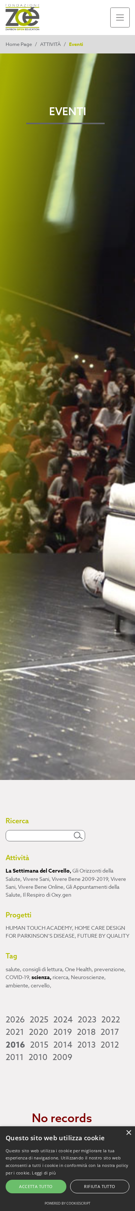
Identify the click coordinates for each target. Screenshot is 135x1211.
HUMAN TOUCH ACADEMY (40, 927)
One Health (79, 969)
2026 (15, 1020)
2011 (15, 1057)
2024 (63, 1020)
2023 (87, 1020)
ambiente (18, 985)
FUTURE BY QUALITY (103, 935)
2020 (38, 1032)
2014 (62, 1045)
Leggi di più (44, 1173)
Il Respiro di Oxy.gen (47, 894)
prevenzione (110, 969)
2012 (109, 1045)
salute (13, 969)
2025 (39, 1020)
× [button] (128, 1133)
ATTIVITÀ (50, 44)
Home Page (19, 44)
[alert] (67, 1168)
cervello (41, 985)
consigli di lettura (43, 969)
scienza (41, 977)
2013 (86, 1045)
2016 (15, 1045)
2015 (39, 1045)
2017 (109, 1032)
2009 (62, 1057)
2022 (110, 1020)
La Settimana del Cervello (38, 871)
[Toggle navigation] (120, 17)
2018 (86, 1032)
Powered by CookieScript (67, 1203)
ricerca (61, 977)
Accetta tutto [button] (35, 1186)
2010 (38, 1057)
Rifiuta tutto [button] (99, 1186)
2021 (15, 1032)
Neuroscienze (88, 977)
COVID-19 (18, 977)
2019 (62, 1032)
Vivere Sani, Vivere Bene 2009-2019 (66, 878)
